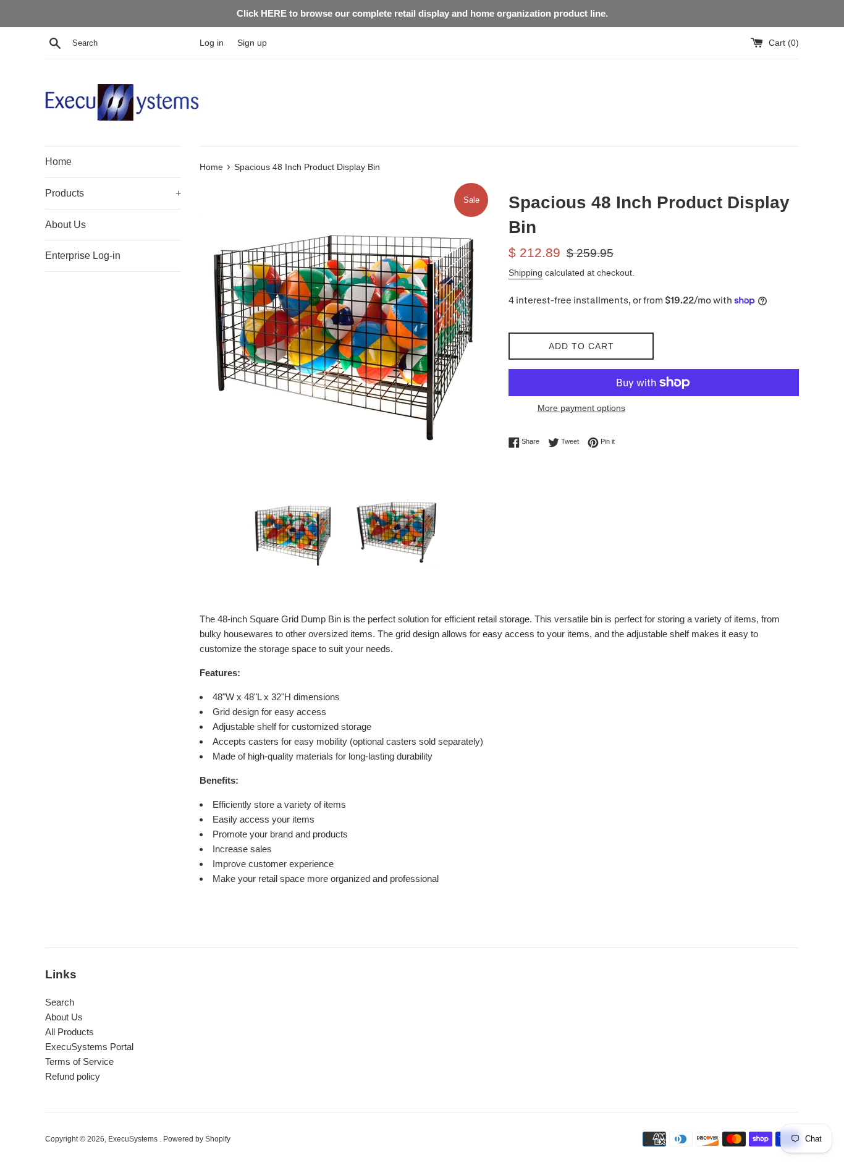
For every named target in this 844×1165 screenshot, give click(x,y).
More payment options (581, 408)
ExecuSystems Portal (89, 1046)
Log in (212, 43)
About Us (65, 224)
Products (113, 193)
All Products (69, 1032)
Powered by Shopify (196, 1139)
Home (58, 161)
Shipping (525, 272)
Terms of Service (79, 1061)
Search (59, 1002)
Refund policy (72, 1076)
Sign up (252, 43)
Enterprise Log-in (82, 255)
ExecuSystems (133, 1139)
